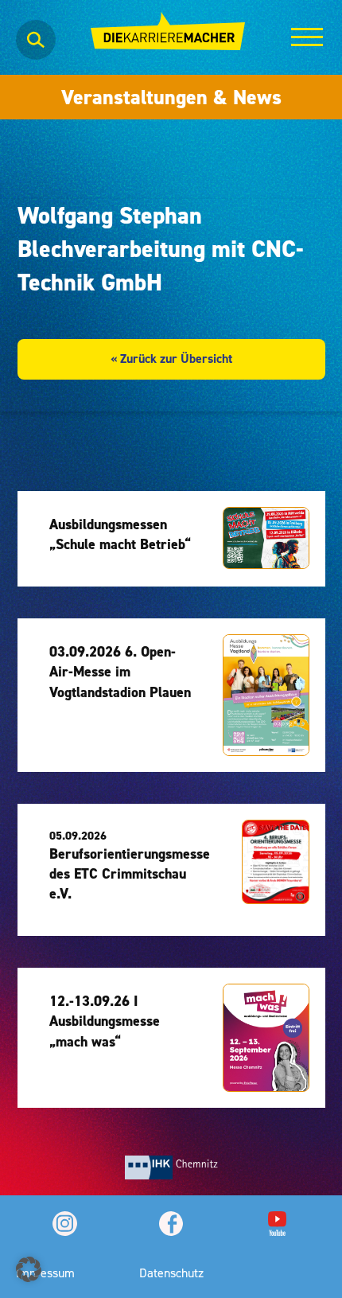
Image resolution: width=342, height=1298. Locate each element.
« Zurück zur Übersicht (171, 358)
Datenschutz (171, 1272)
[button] (28, 1269)
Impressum (45, 1272)
